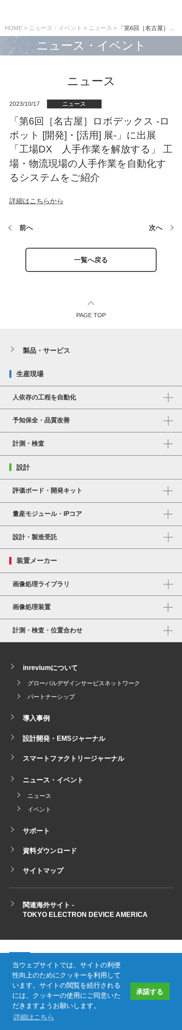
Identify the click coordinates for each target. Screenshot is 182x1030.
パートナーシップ (51, 697)
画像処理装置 (32, 607)
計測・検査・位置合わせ (48, 630)
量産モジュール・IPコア (47, 513)
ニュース (100, 28)
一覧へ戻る (91, 259)
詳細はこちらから (36, 201)
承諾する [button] (149, 991)
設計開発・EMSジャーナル (64, 738)
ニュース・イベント (55, 28)
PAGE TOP (91, 315)
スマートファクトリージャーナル (73, 758)
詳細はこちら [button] (34, 1017)
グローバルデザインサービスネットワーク (84, 683)
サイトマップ (43, 870)
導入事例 (36, 718)
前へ (26, 227)
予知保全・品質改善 (41, 420)
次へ (156, 227)
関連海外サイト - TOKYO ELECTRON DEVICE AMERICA (85, 909)
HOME (13, 28)
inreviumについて (50, 667)
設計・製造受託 (35, 537)
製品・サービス (46, 350)
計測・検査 (28, 443)
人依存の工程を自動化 (44, 397)
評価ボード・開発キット (48, 490)
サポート (36, 830)
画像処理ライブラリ (41, 584)
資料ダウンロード (50, 850)
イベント (39, 809)
